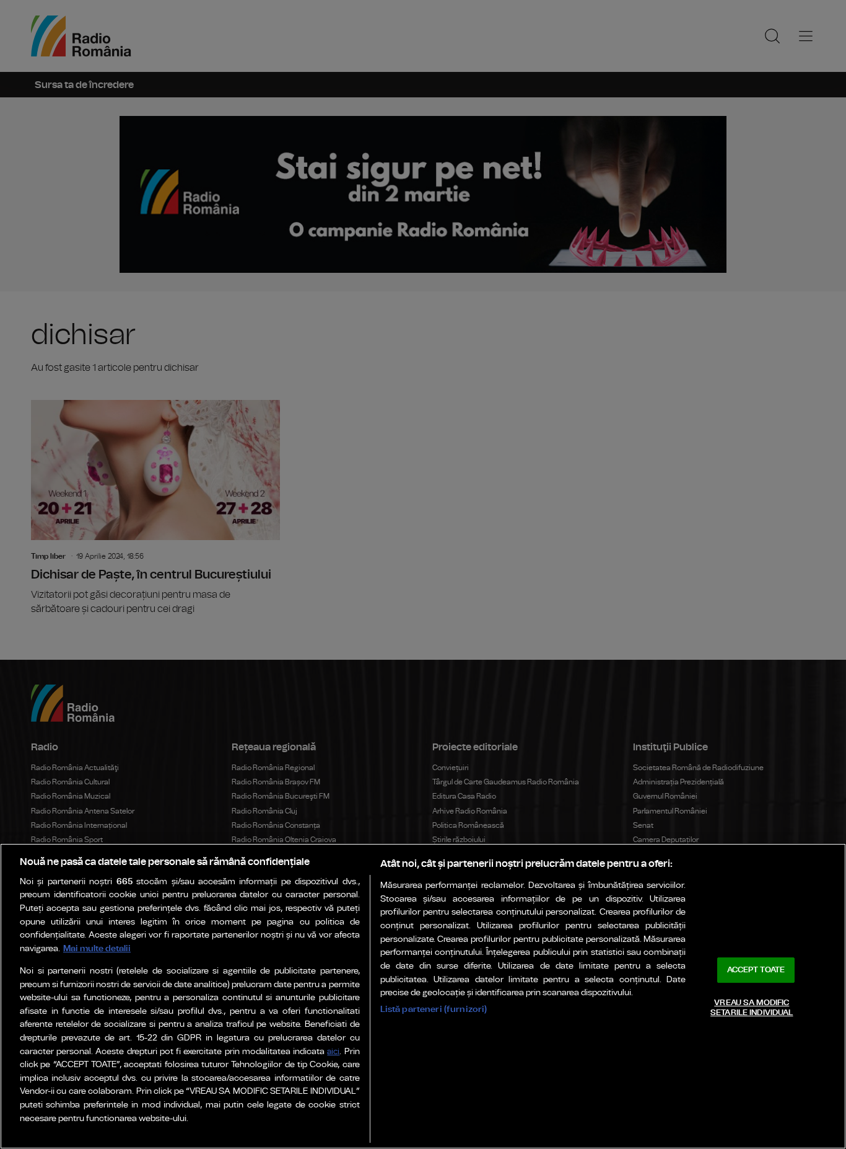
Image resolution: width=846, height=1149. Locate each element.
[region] (423, 996)
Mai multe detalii (97, 948)
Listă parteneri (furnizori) (433, 1009)
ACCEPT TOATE (756, 970)
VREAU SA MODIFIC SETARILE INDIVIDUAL (751, 1008)
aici (333, 1052)
